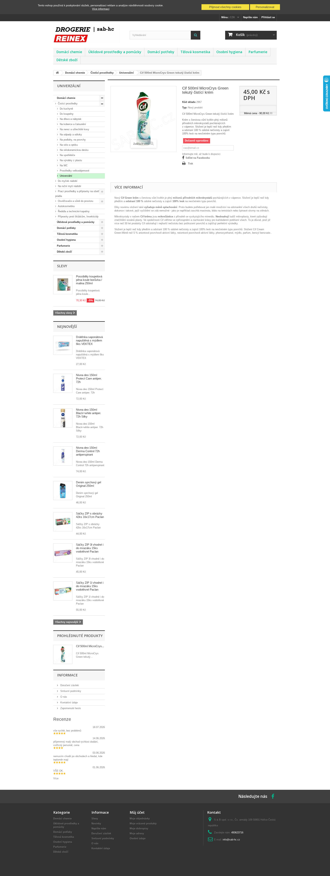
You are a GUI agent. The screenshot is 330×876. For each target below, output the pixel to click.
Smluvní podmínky (70, 691)
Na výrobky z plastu (70, 160)
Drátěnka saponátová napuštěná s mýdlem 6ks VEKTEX (89, 340)
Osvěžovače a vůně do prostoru (75, 201)
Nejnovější (67, 326)
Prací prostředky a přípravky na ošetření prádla (79, 193)
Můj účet (137, 812)
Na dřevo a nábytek (70, 119)
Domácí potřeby (160, 52)
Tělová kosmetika (195, 52)
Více (55, 778)
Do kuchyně (66, 108)
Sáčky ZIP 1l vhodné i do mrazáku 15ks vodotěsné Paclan (89, 586)
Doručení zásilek (69, 685)
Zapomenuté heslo (70, 708)
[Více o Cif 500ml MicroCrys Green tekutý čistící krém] (62, 654)
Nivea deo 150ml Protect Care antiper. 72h (89, 378)
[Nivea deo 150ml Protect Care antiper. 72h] (62, 383)
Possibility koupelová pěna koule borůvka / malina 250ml (89, 280)
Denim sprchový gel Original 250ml (88, 484)
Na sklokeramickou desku (73, 150)
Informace (67, 675)
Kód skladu (189, 102)
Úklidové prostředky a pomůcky (114, 52)
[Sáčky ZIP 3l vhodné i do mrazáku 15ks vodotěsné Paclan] (62, 552)
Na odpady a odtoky (70, 134)
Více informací (100, 8)
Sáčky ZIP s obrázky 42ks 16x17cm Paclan (90, 515)
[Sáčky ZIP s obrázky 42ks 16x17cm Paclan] (62, 521)
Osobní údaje (138, 838)
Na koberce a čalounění (72, 124)
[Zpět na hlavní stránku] (57, 73)
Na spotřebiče (67, 155)
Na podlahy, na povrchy (72, 139)
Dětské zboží (67, 60)
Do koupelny (66, 113)
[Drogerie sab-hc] (88, 33)
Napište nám (250, 17)
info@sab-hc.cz (231, 839)
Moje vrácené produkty (143, 823)
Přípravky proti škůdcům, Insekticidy (78, 216)
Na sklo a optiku (68, 144)
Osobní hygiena (229, 52)
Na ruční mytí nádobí (69, 186)
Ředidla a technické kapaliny (73, 211)
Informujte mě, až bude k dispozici (201, 154)
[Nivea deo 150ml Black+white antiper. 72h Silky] (62, 417)
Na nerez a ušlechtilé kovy (74, 129)
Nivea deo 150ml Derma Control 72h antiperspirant (88, 451)
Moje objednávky (140, 818)
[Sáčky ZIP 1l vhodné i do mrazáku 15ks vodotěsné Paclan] (62, 591)
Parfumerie (257, 52)
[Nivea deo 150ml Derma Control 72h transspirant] (62, 456)
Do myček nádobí (67, 181)
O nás (63, 696)
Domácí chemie (69, 52)
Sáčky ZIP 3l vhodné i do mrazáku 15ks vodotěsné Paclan (89, 548)
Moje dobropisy (139, 828)
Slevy (62, 266)
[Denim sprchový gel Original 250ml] (62, 490)
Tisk (190, 163)
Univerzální (65, 175)
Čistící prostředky (67, 103)
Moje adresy (137, 833)
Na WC (63, 165)
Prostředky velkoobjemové (74, 170)
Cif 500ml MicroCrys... (90, 646)
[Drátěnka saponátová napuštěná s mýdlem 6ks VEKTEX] (62, 345)
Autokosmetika (65, 206)
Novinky (96, 823)
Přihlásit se (268, 17)
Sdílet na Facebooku (198, 157)
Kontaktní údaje (69, 702)
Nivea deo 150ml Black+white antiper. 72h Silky (88, 413)
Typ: (184, 107)
